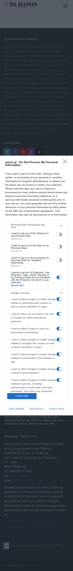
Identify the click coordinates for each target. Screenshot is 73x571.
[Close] (66, 162)
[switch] (59, 234)
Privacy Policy (56, 408)
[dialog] (36, 285)
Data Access (36, 408)
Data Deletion (16, 408)
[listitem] (36, 225)
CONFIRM (22, 396)
